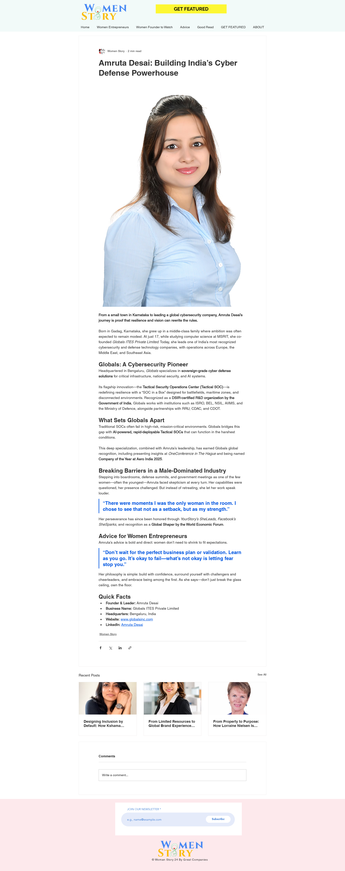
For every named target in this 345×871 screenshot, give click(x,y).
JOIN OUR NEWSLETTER (143, 809)
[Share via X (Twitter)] (110, 648)
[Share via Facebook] (100, 648)
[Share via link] (130, 648)
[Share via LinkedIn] (120, 648)
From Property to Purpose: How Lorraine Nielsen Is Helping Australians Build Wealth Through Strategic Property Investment (236, 723)
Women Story (108, 634)
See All (262, 674)
